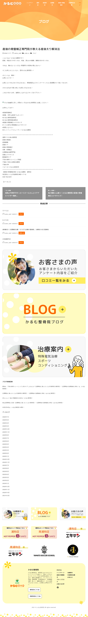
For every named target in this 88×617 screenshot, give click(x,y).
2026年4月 (5, 423)
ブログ (34, 53)
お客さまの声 (60, 584)
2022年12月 (6, 486)
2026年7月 (5, 417)
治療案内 (70, 573)
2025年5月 (5, 444)
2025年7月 (5, 438)
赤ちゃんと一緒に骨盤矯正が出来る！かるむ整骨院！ (17, 398)
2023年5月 (5, 471)
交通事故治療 (71, 575)
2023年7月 (5, 465)
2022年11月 (6, 489)
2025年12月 (6, 429)
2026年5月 (5, 420)
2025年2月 (5, 453)
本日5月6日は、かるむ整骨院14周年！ (13, 407)
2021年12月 (6, 495)
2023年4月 (5, 474)
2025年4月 (5, 447)
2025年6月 (5, 441)
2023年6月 (5, 468)
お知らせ (26, 53)
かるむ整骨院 (40, 607)
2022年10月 (6, 492)
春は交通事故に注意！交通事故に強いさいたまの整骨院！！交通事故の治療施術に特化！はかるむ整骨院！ (33, 402)
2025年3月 (5, 450)
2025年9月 (5, 435)
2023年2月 (5, 480)
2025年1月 (5, 456)
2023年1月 (5, 483)
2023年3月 (5, 477)
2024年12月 (6, 459)
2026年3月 (5, 426)
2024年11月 (6, 462)
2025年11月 (6, 432)
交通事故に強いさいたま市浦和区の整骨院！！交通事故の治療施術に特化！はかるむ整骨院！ (29, 393)
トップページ (60, 573)
